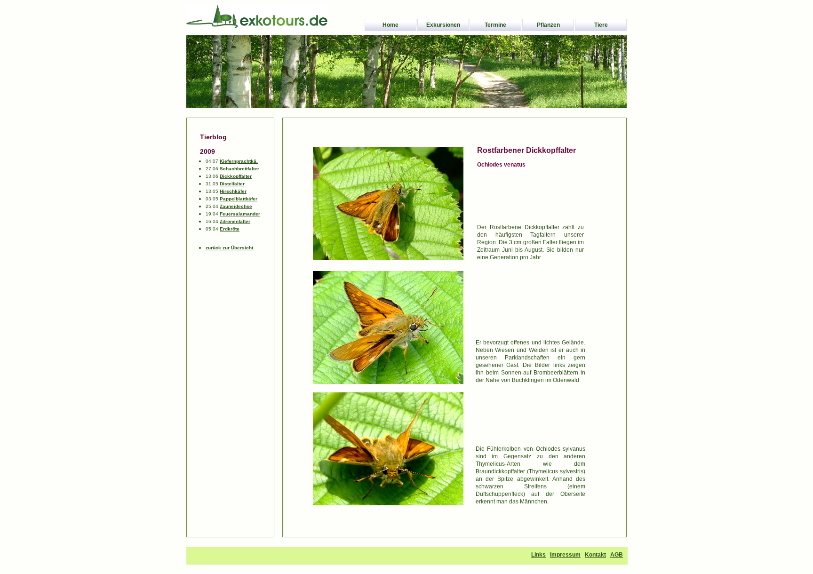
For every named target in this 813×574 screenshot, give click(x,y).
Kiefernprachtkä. (239, 161)
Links (538, 554)
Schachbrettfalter (239, 168)
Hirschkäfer (233, 191)
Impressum (565, 554)
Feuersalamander (240, 213)
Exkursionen (443, 25)
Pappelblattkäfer (238, 198)
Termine (495, 25)
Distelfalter (232, 183)
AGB (616, 554)
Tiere (601, 25)
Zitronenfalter (235, 221)
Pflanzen (548, 25)
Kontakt (595, 554)
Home (391, 25)
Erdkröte (229, 228)
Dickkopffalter (236, 176)
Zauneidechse (236, 206)
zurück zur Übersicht (229, 247)
